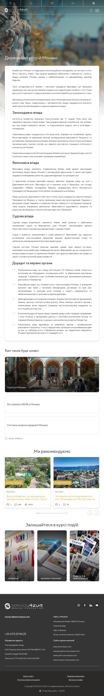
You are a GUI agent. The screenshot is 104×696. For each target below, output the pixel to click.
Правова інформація (75, 676)
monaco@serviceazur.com (17, 616)
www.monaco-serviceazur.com (66, 660)
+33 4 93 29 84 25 (15, 634)
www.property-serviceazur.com (66, 651)
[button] (8, 472)
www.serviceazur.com (62, 646)
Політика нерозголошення (28, 680)
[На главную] (16, 10)
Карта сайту (28, 676)
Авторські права (76, 680)
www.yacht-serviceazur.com (65, 655)
